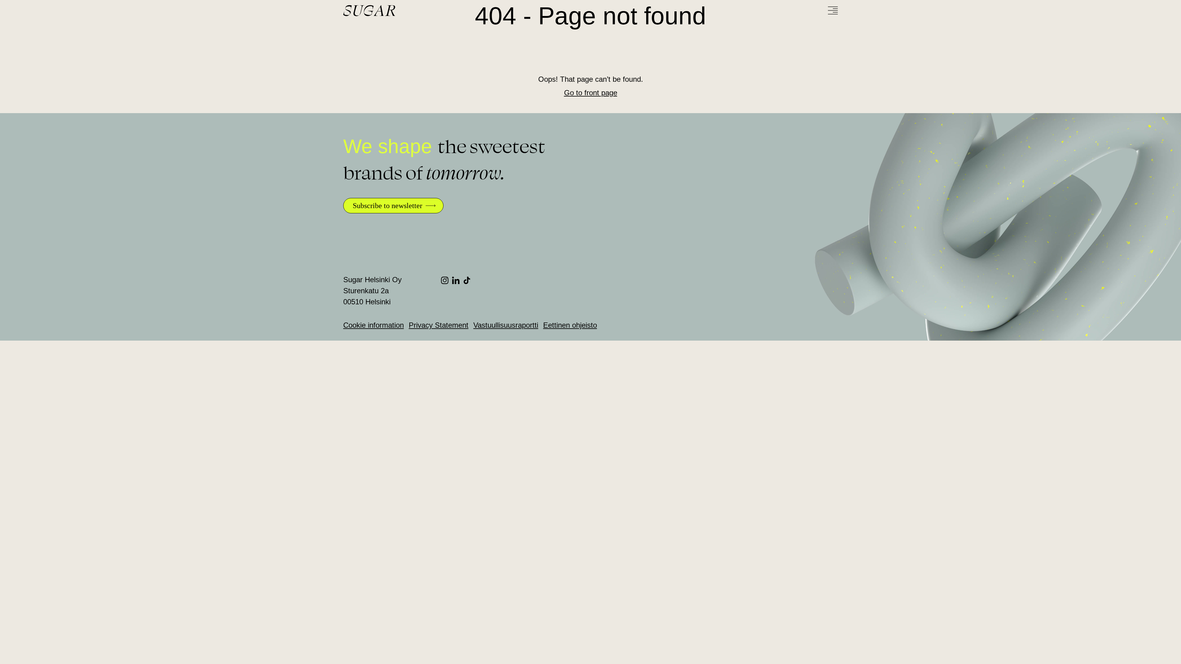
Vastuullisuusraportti (505, 325)
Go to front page (590, 93)
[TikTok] (468, 280)
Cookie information (373, 325)
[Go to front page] (392, 10)
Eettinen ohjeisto (570, 325)
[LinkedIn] (457, 280)
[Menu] (833, 10)
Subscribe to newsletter (387, 206)
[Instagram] (446, 280)
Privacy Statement (438, 325)
